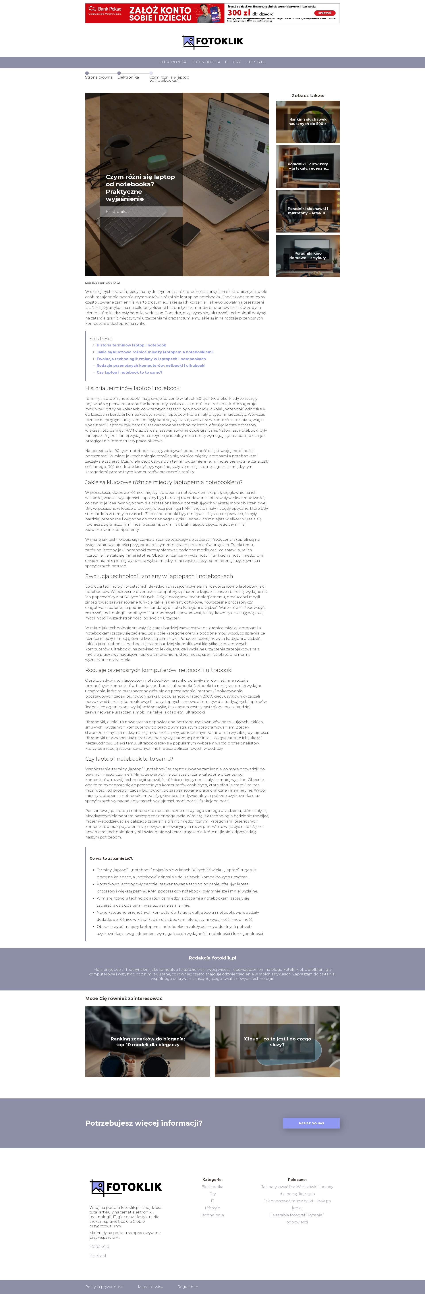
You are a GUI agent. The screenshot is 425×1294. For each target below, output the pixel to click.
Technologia (206, 62)
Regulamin (188, 1287)
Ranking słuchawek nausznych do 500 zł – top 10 (308, 122)
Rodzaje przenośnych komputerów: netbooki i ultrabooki (151, 365)
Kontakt (98, 1255)
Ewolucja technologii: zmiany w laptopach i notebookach (151, 359)
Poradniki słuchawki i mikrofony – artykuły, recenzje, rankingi (308, 211)
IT (226, 62)
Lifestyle (255, 62)
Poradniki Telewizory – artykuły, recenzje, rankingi (308, 166)
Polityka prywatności (104, 1287)
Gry (237, 62)
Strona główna (99, 77)
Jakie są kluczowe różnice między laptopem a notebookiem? (155, 352)
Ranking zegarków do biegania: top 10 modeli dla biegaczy (148, 1041)
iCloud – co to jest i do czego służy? (277, 1041)
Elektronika (173, 62)
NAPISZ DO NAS (311, 1123)
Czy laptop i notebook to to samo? (129, 372)
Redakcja (99, 1246)
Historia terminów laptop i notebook (131, 345)
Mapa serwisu (150, 1287)
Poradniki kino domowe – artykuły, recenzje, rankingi (307, 256)
